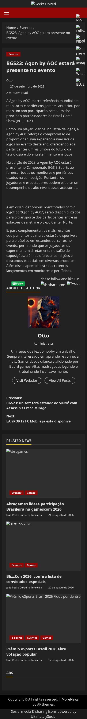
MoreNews (70, 699)
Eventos (13, 54)
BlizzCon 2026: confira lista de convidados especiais (34, 579)
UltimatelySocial (43, 716)
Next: (39, 419)
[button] (6, 12)
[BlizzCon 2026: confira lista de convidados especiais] (43, 546)
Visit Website (26, 380)
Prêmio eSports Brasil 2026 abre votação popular (36, 651)
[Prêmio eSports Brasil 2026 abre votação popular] (43, 618)
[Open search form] (83, 13)
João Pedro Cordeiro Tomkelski (24, 515)
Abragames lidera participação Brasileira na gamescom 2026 (35, 506)
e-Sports (17, 637)
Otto (9, 80)
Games (31, 492)
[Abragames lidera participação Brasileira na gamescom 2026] (43, 473)
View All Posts (60, 380)
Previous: (41, 403)
